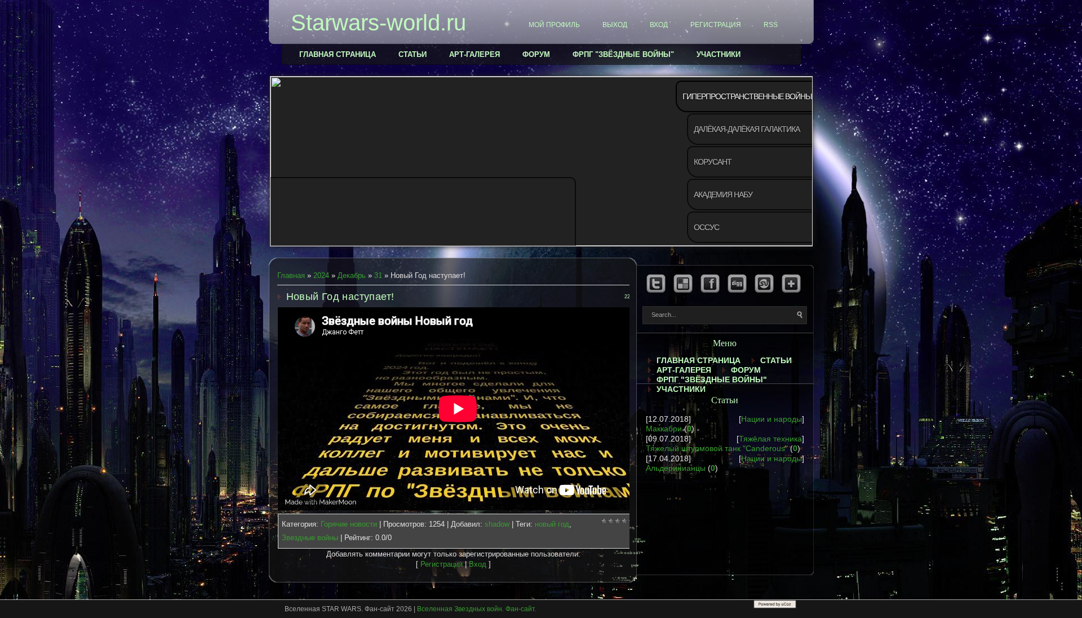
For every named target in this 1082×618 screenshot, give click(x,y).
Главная (291, 275)
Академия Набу (723, 194)
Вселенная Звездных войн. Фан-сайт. (476, 609)
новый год (552, 524)
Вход (659, 25)
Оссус (706, 227)
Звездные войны (310, 537)
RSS (771, 25)
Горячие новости (349, 524)
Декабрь (352, 275)
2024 (321, 275)
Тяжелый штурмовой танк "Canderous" (717, 448)
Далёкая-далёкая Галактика (747, 129)
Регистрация (715, 25)
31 (378, 275)
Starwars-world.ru (378, 22)
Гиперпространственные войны (747, 96)
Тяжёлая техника (770, 438)
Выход (614, 25)
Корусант (712, 161)
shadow (497, 524)
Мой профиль (554, 25)
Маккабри (664, 428)
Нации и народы (771, 418)
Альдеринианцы (676, 468)
